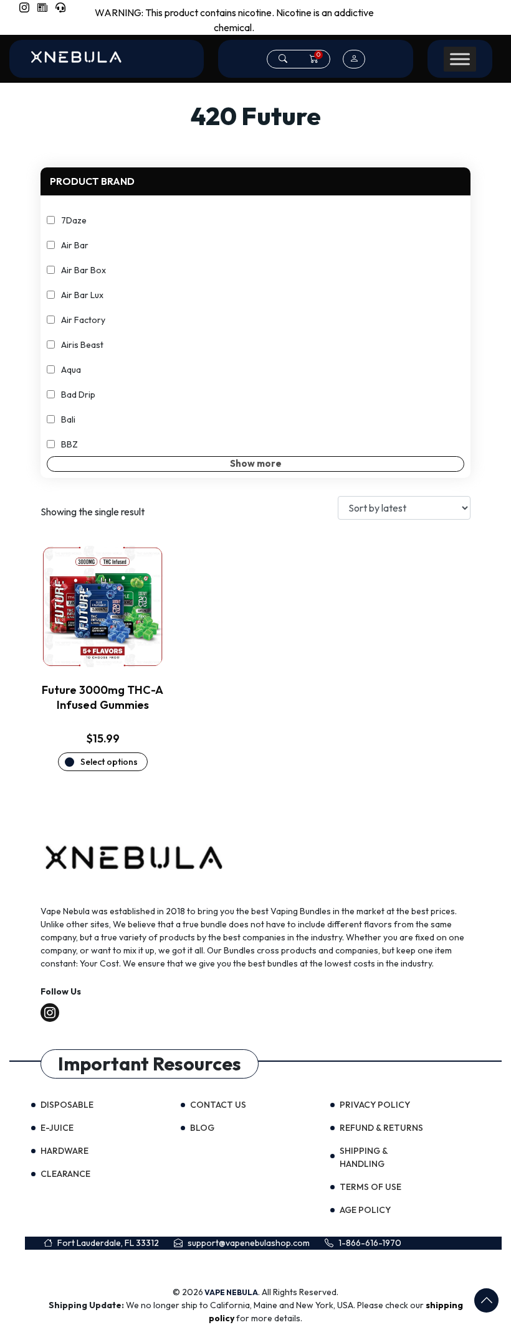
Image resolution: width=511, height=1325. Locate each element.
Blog (202, 1127)
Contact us (218, 1104)
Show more (256, 463)
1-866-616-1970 (369, 1242)
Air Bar (74, 245)
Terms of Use (370, 1186)
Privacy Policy (375, 1104)
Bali (68, 419)
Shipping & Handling (364, 1157)
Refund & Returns (381, 1127)
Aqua (71, 369)
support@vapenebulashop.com (249, 1242)
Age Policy (365, 1209)
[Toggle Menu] (460, 59)
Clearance (65, 1173)
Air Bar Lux (82, 295)
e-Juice (57, 1127)
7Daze (74, 220)
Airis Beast (82, 344)
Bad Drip (78, 394)
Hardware (64, 1150)
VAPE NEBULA (231, 1292)
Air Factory (83, 319)
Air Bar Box (83, 270)
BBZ (69, 444)
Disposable (67, 1104)
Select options (109, 761)
